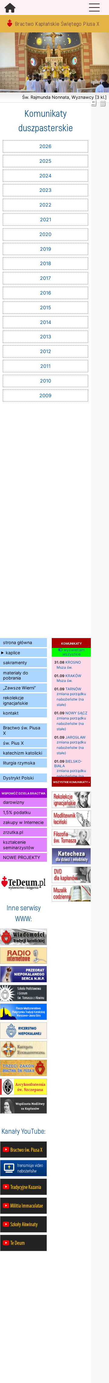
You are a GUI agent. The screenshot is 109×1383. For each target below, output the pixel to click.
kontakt (10, 713)
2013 (45, 337)
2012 (45, 351)
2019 (45, 249)
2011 (45, 366)
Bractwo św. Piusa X (21, 730)
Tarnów (73, 689)
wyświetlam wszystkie (73, 652)
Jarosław (75, 737)
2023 (45, 190)
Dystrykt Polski (18, 777)
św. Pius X (13, 743)
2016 (45, 293)
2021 (45, 219)
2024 (45, 176)
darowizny (13, 802)
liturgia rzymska (19, 762)
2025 (45, 161)
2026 (45, 146)
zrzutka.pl (13, 832)
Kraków (73, 675)
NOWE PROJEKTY (21, 857)
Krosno (73, 662)
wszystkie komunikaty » (71, 781)
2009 (45, 395)
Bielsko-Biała (68, 763)
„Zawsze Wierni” (19, 687)
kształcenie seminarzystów (18, 845)
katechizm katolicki (22, 752)
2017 (45, 278)
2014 (45, 322)
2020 (45, 234)
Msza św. (64, 667)
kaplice (13, 652)
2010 (45, 381)
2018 (45, 263)
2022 (45, 205)
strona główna (17, 642)
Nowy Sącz (76, 713)
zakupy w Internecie (23, 822)
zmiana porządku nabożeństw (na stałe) (71, 699)
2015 (45, 307)
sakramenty (15, 662)
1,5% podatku (17, 812)
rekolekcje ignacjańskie (15, 700)
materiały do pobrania (15, 675)
